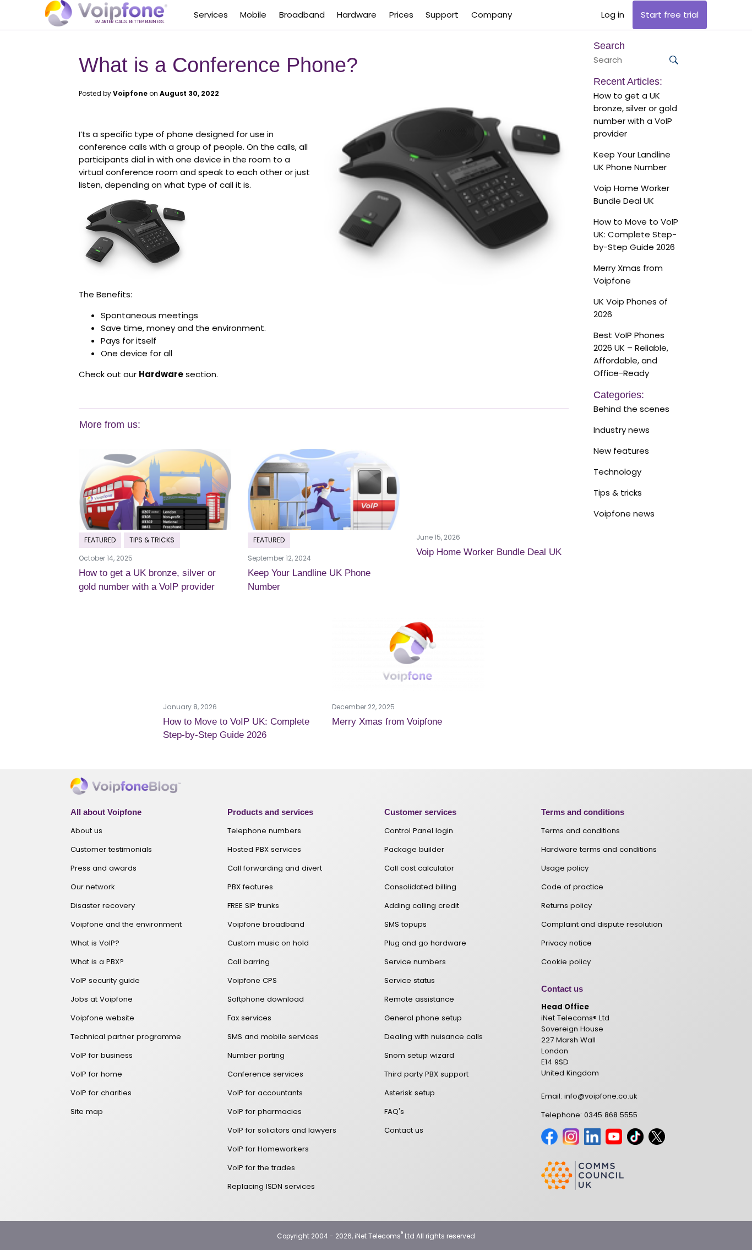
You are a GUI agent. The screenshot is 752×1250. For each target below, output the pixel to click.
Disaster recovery (102, 905)
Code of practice (572, 887)
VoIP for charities (101, 1093)
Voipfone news (624, 513)
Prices (401, 14)
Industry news (621, 430)
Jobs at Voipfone (101, 999)
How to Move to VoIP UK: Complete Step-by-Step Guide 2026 (635, 234)
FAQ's (394, 1111)
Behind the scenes (631, 409)
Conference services (265, 1074)
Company (491, 14)
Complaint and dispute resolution (601, 924)
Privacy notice (566, 943)
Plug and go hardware (425, 943)
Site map (86, 1111)
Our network (92, 887)
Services (211, 14)
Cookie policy (566, 961)
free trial (670, 14)
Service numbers (415, 961)
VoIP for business (101, 1055)
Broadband (302, 14)
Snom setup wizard (419, 1055)
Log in (612, 14)
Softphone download (265, 999)
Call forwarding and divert (274, 868)
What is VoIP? (94, 943)
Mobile (253, 14)
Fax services (249, 1018)
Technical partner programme (125, 1036)
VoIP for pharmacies (264, 1111)
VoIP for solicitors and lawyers (281, 1130)
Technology (617, 471)
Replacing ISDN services (271, 1186)
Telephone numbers (264, 830)
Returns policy (566, 905)
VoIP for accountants (265, 1093)
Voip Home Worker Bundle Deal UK (489, 552)
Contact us (403, 1130)
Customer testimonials (111, 849)
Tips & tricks (152, 540)
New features (621, 450)
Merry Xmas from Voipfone (387, 721)
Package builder (414, 849)
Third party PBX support (426, 1074)
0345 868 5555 (610, 1115)
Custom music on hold (268, 943)
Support (442, 14)
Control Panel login (418, 830)
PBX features (250, 887)
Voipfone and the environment (126, 924)
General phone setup (423, 1018)
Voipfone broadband (265, 924)
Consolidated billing (420, 887)
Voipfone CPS (252, 980)
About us (86, 830)
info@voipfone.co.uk (600, 1096)
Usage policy (564, 868)
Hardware (357, 14)
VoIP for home (96, 1074)
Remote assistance (419, 999)
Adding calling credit (421, 905)
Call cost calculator (419, 868)
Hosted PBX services (264, 849)
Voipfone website (102, 1018)
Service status (409, 980)
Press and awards (103, 868)
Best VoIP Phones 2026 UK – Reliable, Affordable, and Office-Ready (630, 354)
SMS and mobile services (273, 1036)
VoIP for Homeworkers (268, 1149)
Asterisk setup (409, 1093)
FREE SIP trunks (253, 905)
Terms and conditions (580, 830)
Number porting (256, 1055)
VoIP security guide (105, 980)
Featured (100, 540)
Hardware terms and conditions (599, 849)
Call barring (248, 961)
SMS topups (405, 924)
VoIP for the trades (261, 1167)
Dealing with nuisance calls (433, 1036)
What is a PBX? (97, 961)
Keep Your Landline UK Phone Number (632, 161)
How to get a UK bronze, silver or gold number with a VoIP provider (635, 114)
